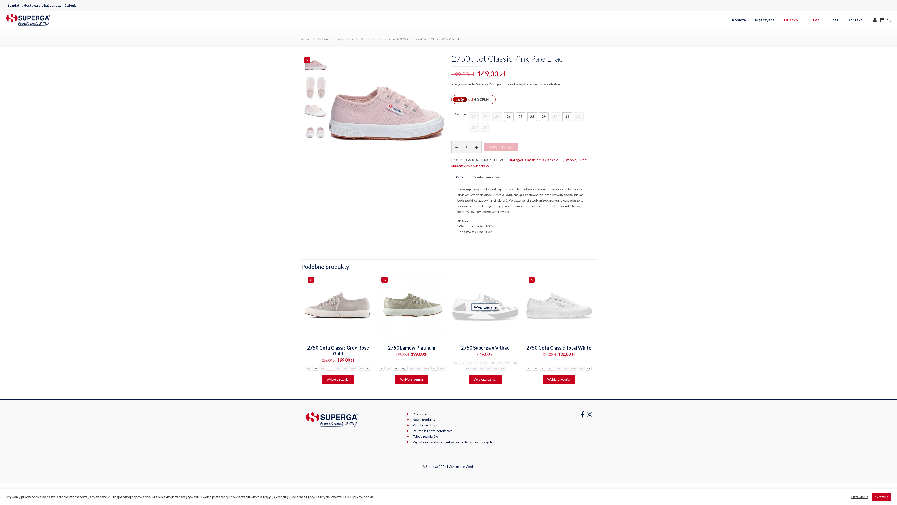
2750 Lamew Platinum (411, 347)
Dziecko (570, 160)
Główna (324, 39)
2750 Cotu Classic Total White (558, 347)
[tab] (459, 177)
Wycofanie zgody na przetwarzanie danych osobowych (452, 442)
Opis (459, 177)
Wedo (470, 467)
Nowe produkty (424, 420)
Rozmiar (460, 114)
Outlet (583, 160)
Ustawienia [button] (859, 497)
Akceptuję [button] (881, 497)
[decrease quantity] (456, 147)
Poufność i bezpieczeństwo (432, 431)
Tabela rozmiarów (486, 177)
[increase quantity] (476, 147)
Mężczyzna (345, 39)
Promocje (420, 414)
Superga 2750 (371, 39)
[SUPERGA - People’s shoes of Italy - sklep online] (28, 20)
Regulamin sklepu (425, 425)
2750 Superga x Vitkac (485, 347)
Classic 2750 (398, 39)
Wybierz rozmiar (338, 379)
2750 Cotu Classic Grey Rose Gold (338, 350)
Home (305, 39)
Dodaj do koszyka (501, 147)
